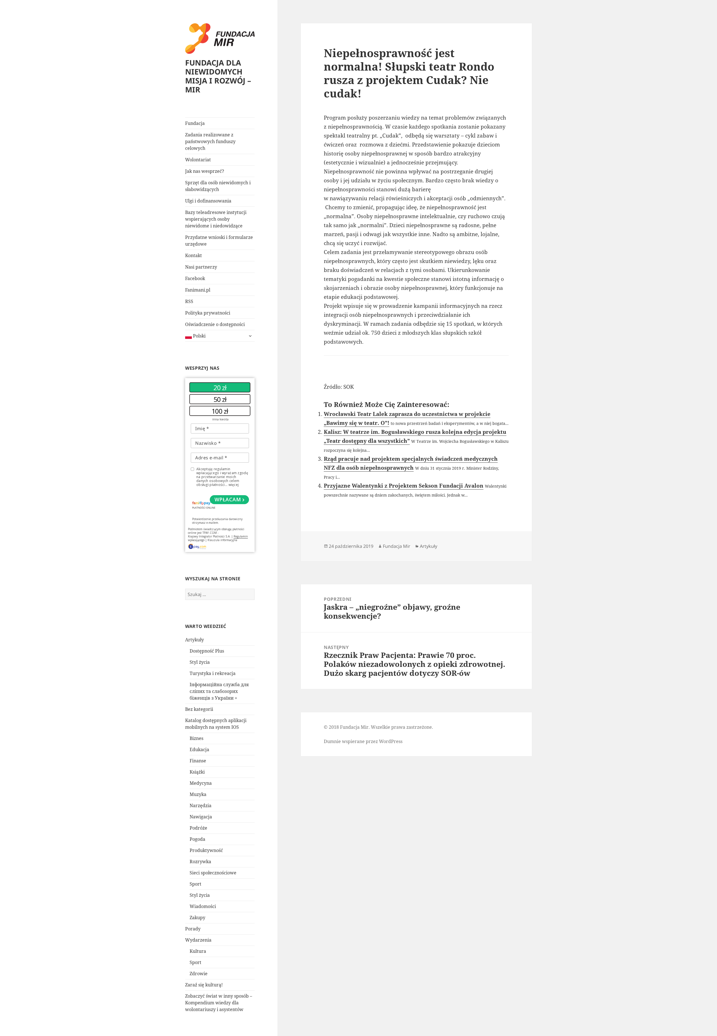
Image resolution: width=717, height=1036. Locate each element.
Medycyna (201, 783)
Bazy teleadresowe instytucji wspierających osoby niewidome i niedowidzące (215, 219)
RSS (189, 301)
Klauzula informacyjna (222, 540)
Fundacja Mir (396, 546)
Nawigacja (201, 817)
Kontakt (193, 255)
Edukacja (199, 749)
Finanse (198, 761)
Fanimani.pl (197, 290)
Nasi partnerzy (201, 267)
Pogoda (197, 839)
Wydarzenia (198, 940)
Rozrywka (200, 861)
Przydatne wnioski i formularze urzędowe (219, 240)
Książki (197, 772)
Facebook (195, 278)
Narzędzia (200, 805)
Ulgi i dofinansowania (208, 201)
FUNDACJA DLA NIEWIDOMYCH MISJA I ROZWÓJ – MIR (218, 76)
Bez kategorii (199, 709)
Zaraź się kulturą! (204, 985)
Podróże (198, 828)
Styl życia (200, 662)
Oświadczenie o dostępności (215, 324)
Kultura (198, 951)
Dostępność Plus (207, 651)
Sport (195, 884)
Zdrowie (199, 973)
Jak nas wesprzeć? (204, 171)
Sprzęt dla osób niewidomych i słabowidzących (218, 186)
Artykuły (194, 640)
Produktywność (206, 850)
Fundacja (195, 123)
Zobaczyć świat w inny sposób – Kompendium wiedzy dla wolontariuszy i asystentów (218, 1002)
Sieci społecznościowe (213, 873)
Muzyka (198, 794)
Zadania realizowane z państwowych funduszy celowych (210, 141)
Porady (193, 929)
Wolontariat (198, 160)
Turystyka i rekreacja (213, 673)
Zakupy (197, 917)
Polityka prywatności (207, 313)
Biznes (196, 738)
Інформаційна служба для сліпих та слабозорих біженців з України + (219, 691)
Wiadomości (203, 906)
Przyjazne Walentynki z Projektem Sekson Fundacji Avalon (403, 485)
